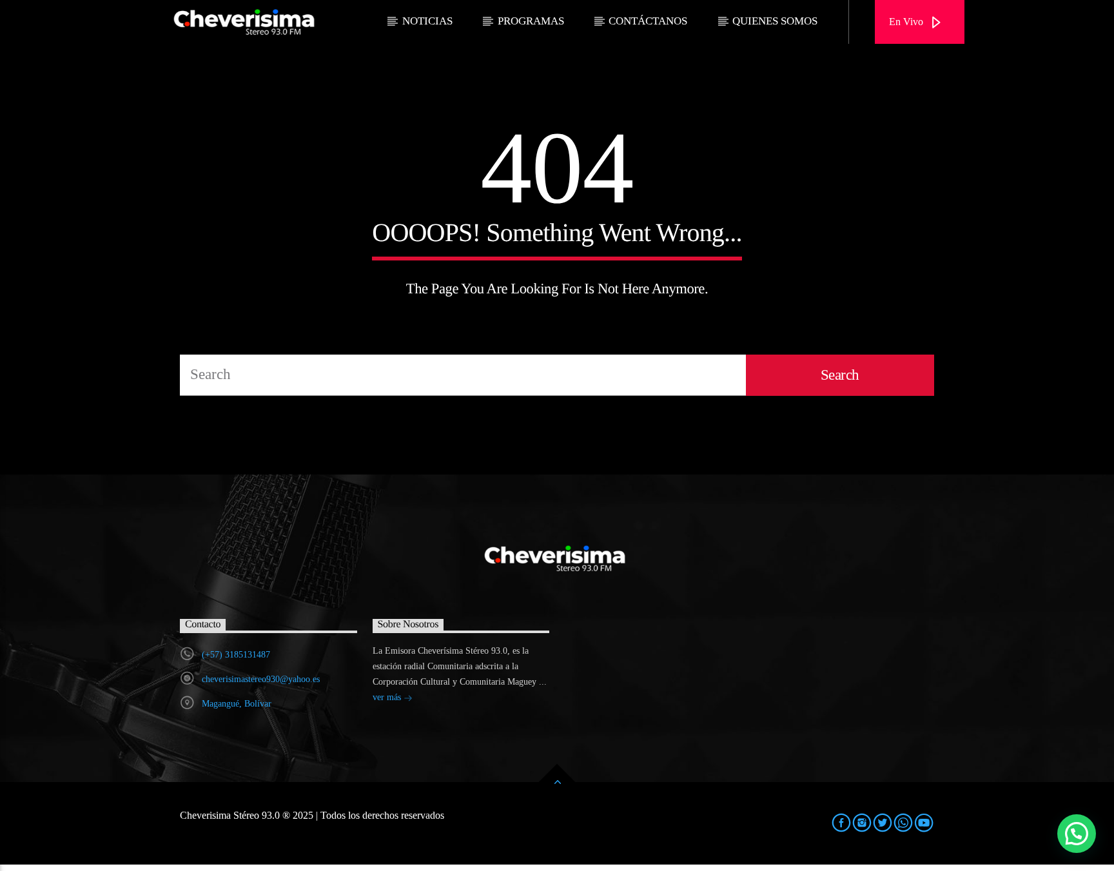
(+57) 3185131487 (236, 655)
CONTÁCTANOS (648, 21)
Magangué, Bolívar (236, 704)
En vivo (907, 21)
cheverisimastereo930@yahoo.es (261, 679)
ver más (388, 697)
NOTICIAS (427, 21)
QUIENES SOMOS (774, 21)
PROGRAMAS (531, 21)
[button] (1076, 833)
